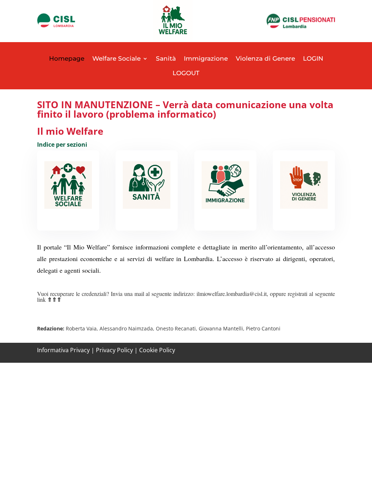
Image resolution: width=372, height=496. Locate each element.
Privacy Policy (114, 350)
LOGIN (313, 58)
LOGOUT (186, 73)
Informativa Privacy (63, 350)
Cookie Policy (157, 350)
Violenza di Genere (265, 58)
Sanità (166, 58)
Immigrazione (206, 58)
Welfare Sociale (116, 58)
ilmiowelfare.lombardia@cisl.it (232, 293)
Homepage (66, 58)
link (49, 299)
